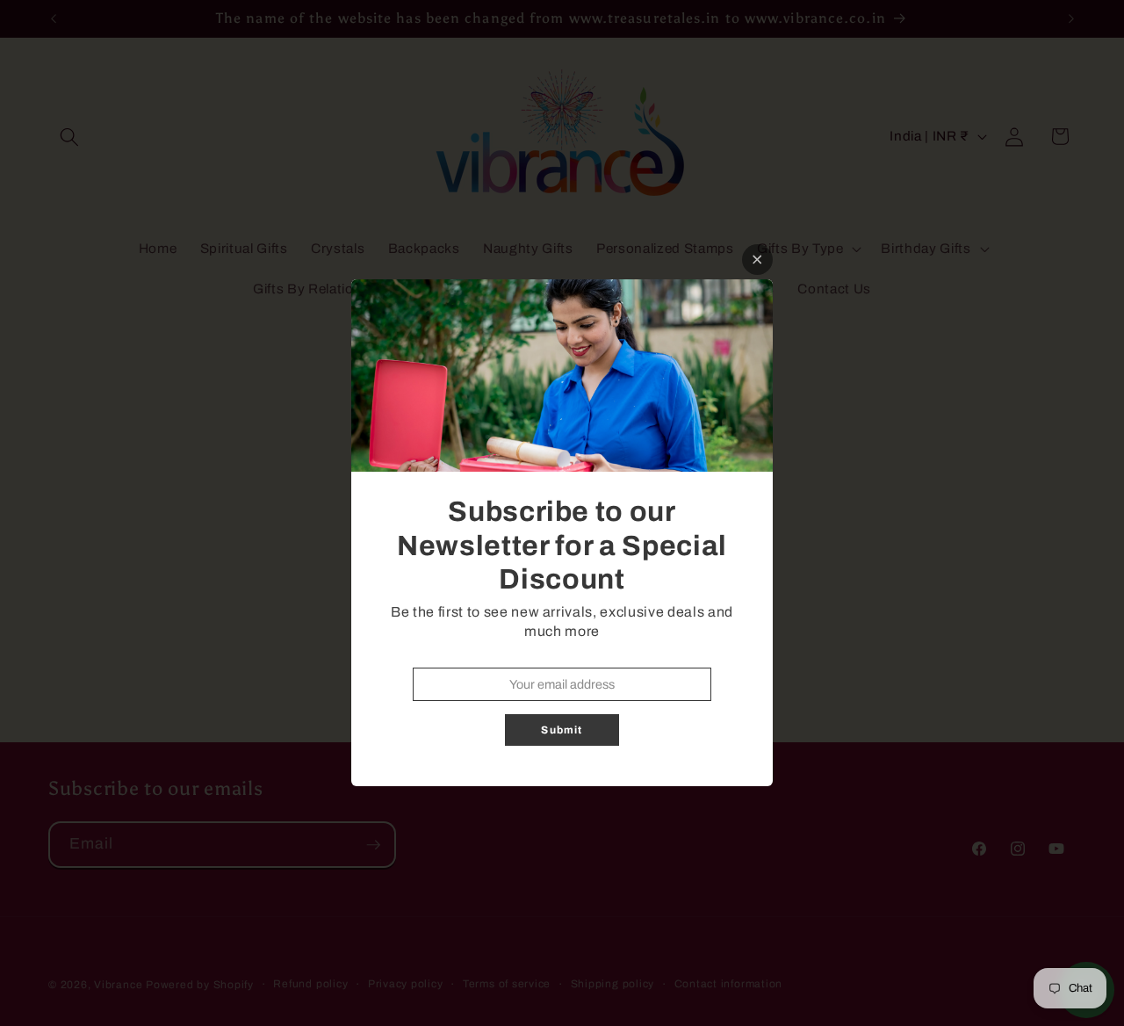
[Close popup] (757, 259)
